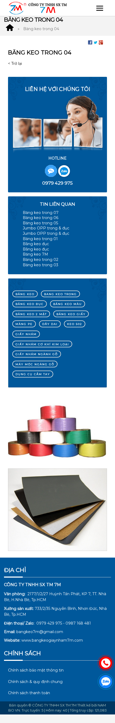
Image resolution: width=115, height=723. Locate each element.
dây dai (49, 324)
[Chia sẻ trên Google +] (101, 42)
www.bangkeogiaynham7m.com (52, 640)
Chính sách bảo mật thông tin (36, 670)
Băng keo (25, 294)
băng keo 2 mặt (31, 314)
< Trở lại (15, 63)
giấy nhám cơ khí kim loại (42, 344)
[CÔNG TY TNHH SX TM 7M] (9, 28)
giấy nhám (26, 334)
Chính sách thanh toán (29, 692)
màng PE (24, 324)
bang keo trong (60, 294)
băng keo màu (67, 304)
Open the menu (99, 8)
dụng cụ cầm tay (33, 374)
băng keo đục (30, 304)
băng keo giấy (71, 314)
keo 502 (74, 324)
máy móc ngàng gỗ (35, 364)
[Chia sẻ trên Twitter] (95, 42)
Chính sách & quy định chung (35, 681)
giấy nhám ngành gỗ (37, 354)
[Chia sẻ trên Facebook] (90, 42)
